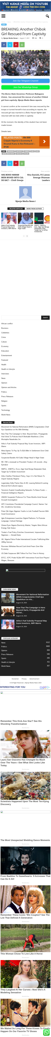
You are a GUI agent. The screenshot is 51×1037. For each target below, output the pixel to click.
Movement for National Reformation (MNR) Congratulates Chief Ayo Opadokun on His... (32, 597)
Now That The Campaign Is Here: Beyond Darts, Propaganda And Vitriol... (30, 610)
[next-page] (27, 236)
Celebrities (5, 333)
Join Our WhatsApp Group (25, 87)
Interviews (5, 374)
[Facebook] (4, 44)
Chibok (26, 151)
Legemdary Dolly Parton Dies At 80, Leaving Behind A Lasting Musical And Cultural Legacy (24, 484)
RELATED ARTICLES (16, 209)
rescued (19, 154)
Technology (5, 410)
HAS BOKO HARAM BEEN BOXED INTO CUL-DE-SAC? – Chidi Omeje (12, 177)
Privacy (24, 679)
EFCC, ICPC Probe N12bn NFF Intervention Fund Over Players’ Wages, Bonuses (25, 559)
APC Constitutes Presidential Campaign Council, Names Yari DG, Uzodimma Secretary (24, 505)
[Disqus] (25, 276)
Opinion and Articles (8, 387)
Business (4, 328)
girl (32, 151)
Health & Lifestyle (8, 369)
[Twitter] (10, 44)
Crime (3, 337)
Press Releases (7, 396)
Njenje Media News (8, 154)
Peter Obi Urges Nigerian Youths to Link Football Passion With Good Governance (25, 512)
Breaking (11, 151)
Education (5, 351)
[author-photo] (25, 192)
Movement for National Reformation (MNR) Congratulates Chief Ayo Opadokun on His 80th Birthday (25, 428)
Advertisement (34, 679)
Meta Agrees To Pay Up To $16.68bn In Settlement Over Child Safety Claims (24, 452)
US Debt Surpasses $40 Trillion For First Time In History (22, 553)
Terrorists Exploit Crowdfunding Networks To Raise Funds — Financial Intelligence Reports (24, 491)
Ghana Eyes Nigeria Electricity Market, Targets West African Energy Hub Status (24, 526)
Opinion (4, 383)
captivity (19, 151)
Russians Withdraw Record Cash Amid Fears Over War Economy (22, 547)
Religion (4, 401)
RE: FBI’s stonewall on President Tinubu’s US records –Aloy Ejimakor (24, 463)
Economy (4, 346)
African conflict (7, 324)
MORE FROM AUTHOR (34, 209)
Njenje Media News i (10, 38)
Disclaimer (15, 679)
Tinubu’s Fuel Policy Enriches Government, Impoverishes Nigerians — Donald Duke (23, 533)
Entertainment (6, 355)
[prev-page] (24, 236)
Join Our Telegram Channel (25, 81)
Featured (4, 360)
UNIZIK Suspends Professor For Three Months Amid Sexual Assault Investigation (24, 498)
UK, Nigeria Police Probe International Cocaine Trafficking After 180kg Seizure (25, 540)
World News (5, 415)
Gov (37, 151)
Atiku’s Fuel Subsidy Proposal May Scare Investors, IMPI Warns (8, 226)
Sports (3, 406)
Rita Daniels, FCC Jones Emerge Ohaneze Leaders (38, 177)
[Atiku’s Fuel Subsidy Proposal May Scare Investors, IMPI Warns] (9, 218)
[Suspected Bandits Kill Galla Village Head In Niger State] (25, 218)
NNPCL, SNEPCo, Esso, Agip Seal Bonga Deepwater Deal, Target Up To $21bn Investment (41, 228)
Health (3, 365)
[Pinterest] (16, 44)
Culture (4, 342)
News (9, 22)
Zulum (26, 154)
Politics (4, 392)
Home (3, 22)
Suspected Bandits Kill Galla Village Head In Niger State (25, 226)
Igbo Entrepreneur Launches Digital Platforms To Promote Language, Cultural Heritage (23, 519)
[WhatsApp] (22, 44)
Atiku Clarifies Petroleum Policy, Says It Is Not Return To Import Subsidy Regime (23, 477)
